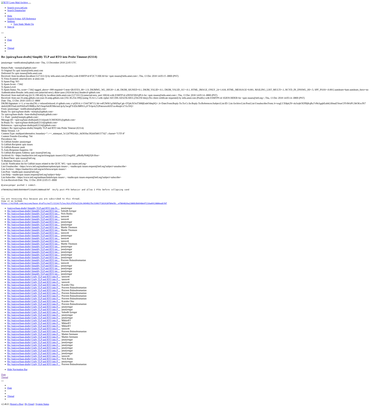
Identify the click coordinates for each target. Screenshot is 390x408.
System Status (42, 404)
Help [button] (9, 16)
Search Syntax (14, 18)
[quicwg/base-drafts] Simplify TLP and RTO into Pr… (33, 208)
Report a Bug (16, 404)
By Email (29, 404)
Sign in (10, 27)
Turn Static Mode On (23, 24)
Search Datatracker (16, 10)
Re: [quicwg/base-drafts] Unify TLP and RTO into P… (33, 276)
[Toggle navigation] (29, 3)
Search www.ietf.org (17, 7)
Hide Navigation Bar (17, 369)
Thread (10, 48)
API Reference (29, 18)
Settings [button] (11, 21)
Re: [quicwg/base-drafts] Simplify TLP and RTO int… (33, 211)
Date (9, 40)
